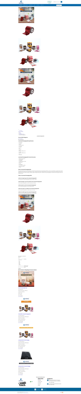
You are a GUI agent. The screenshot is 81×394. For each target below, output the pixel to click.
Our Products (39, 382)
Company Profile (40, 381)
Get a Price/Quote (20, 138)
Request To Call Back (20, 131)
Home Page (39, 380)
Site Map (39, 385)
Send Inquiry (20, 130)
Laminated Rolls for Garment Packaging (24, 366)
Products (20, 133)
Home (20, 132)
